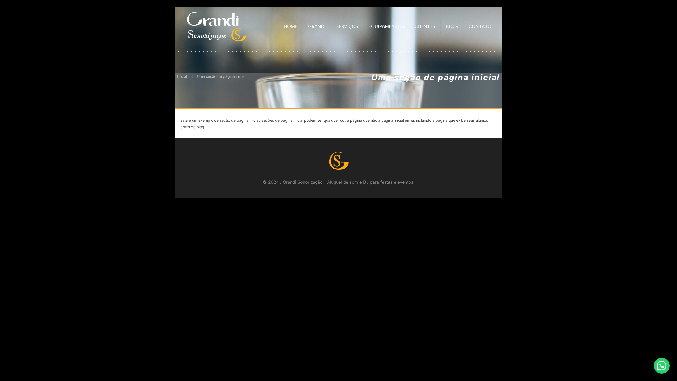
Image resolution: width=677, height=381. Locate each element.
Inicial (182, 76)
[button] (662, 366)
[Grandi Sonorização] (216, 26)
